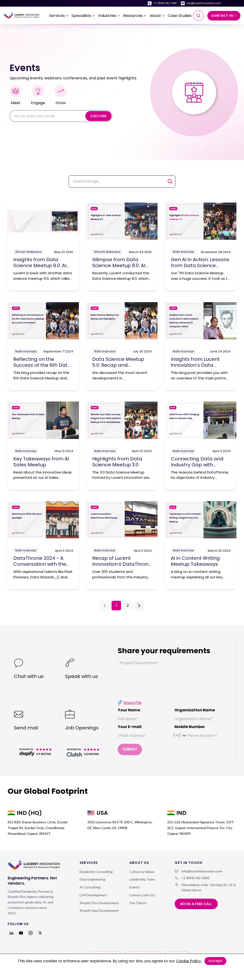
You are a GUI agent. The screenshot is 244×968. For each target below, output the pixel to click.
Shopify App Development (99, 910)
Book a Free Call (196, 904)
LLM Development (93, 895)
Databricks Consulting (96, 872)
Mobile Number (189, 726)
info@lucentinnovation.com (204, 3)
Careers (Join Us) (142, 895)
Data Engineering (92, 879)
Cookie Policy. (189, 961)
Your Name (129, 710)
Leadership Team (142, 879)
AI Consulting (90, 887)
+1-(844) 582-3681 (165, 3)
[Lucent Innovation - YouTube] (21, 933)
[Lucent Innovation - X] (40, 933)
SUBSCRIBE (98, 116)
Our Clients (138, 903)
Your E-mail (130, 726)
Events (134, 887)
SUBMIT (129, 749)
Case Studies (180, 15)
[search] (198, 15)
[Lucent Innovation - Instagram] (30, 933)
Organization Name (194, 710)
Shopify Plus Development (99, 903)
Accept (215, 960)
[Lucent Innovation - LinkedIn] (11, 933)
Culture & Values (142, 872)
